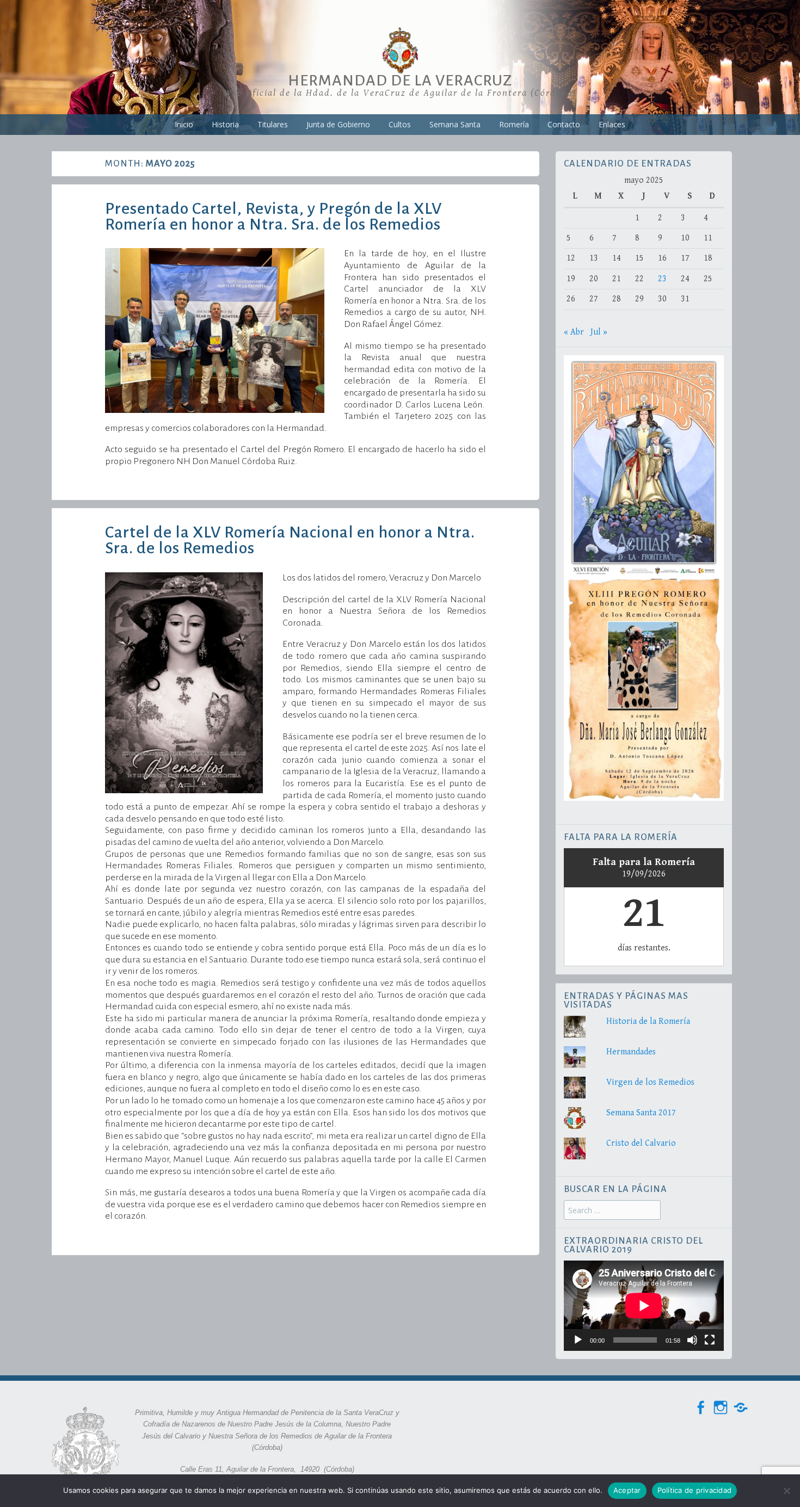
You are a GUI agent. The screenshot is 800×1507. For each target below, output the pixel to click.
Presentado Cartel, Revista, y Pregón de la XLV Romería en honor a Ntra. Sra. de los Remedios (273, 216)
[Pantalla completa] (709, 1340)
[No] (786, 1490)
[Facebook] (700, 1407)
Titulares (272, 124)
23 (662, 279)
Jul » (598, 332)
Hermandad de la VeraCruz (400, 80)
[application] (644, 1305)
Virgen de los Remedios (650, 1082)
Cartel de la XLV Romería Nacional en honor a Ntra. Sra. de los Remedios (290, 540)
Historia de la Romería (648, 1021)
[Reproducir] (578, 1340)
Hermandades (631, 1052)
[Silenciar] (692, 1340)
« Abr (574, 332)
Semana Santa (455, 124)
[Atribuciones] (740, 1407)
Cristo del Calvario (641, 1143)
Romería (514, 124)
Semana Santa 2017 (641, 1113)
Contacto (563, 124)
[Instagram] (720, 1407)
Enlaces (612, 124)
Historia (225, 124)
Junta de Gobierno (338, 124)
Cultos (400, 124)
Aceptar (627, 1490)
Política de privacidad (694, 1490)
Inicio (184, 124)
